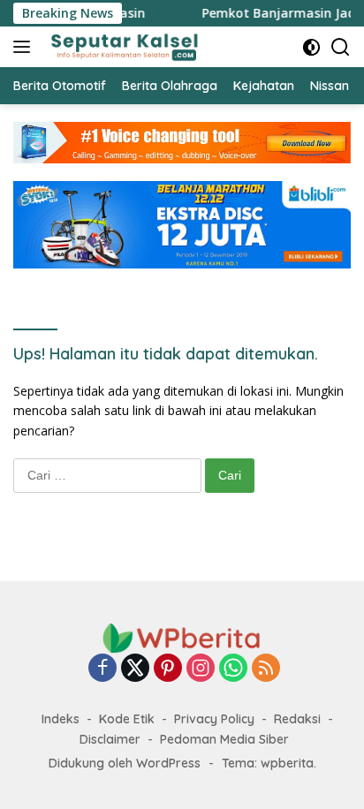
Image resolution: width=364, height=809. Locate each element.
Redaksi (297, 719)
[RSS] (266, 669)
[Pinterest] (168, 669)
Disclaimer (110, 739)
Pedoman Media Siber (224, 739)
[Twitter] (135, 669)
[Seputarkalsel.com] (122, 47)
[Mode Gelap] (311, 47)
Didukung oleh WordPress (125, 763)
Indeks (61, 719)
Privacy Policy (214, 719)
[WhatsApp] (233, 669)
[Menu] (25, 47)
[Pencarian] (340, 47)
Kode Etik (127, 719)
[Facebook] (102, 669)
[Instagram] (200, 669)
